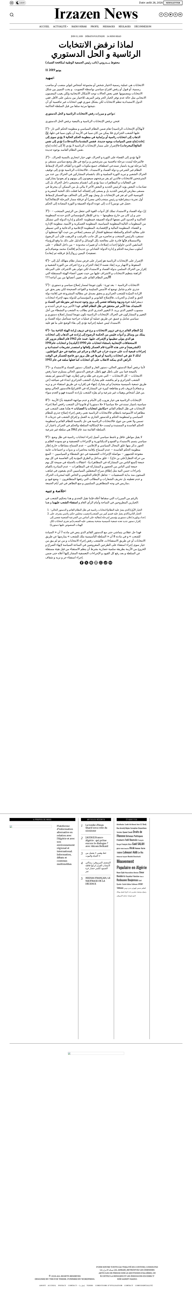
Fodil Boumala (131, 839)
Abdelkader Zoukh (123, 824)
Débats (89, 36)
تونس (126, 888)
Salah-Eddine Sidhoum (130, 884)
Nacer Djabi (121, 872)
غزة (126, 891)
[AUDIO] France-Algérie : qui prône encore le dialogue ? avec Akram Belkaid (96, 842)
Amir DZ (139, 824)
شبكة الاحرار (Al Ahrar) (114, 1270)
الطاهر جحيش (141, 888)
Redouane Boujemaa (127, 880)
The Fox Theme (57, 1279)
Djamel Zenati (127, 832)
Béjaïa (127, 828)
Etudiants (120, 839)
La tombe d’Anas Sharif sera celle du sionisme (96, 828)
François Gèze (127, 844)
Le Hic (140, 852)
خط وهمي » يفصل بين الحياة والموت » (95, 854)
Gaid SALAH (138, 844)
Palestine (136, 876)
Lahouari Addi (130, 852)
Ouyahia (129, 876)
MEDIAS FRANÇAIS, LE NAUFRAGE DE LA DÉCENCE (97, 880)
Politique (99, 36)
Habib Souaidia (125, 848)
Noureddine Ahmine (132, 872)
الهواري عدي (132, 888)
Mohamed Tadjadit (122, 856)
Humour (138, 848)
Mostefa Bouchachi (134, 856)
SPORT (140, 884)
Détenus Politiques (134, 836)
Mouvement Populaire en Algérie (132, 864)
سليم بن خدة (132, 892)
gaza (118, 848)
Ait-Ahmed (132, 824)
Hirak (132, 848)
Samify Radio (129, 1279)
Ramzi (142, 876)
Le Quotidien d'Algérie (139, 1273)
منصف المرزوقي (122, 895)
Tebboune (120, 887)
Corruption (134, 828)
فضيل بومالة (120, 892)
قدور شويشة (132, 895)
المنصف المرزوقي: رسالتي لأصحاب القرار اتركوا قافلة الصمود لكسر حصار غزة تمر (98, 867)
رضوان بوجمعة (141, 892)
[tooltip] (161, 14)
